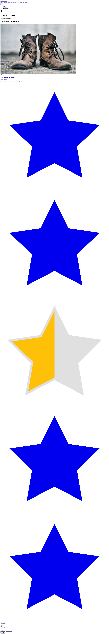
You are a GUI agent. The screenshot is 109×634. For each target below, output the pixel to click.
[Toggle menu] (2, 4)
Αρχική (4, 6)
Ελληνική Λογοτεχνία (17, 2)
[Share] (4, 632)
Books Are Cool (4, 1)
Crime (11, 2)
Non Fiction (24, 2)
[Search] (2, 632)
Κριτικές (4, 7)
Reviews (2, 2)
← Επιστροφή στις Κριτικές (6, 631)
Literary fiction (7, 2)
